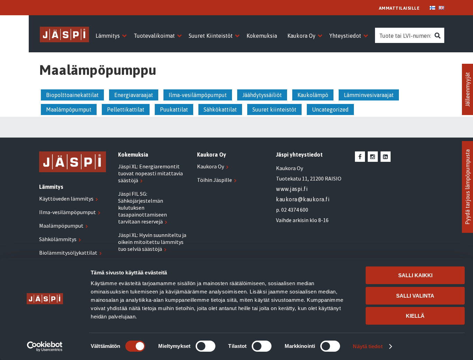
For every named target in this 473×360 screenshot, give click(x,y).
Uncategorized (330, 109)
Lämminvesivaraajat (369, 95)
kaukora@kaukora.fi (303, 199)
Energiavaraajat (133, 95)
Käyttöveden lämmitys (66, 198)
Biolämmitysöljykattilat (68, 252)
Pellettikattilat (125, 109)
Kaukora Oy (210, 166)
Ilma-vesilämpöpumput (198, 95)
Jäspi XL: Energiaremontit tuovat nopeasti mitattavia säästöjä (150, 173)
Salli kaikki (415, 275)
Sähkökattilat (220, 109)
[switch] (205, 346)
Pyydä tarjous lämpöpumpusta (467, 187)
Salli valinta (415, 296)
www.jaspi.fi (292, 189)
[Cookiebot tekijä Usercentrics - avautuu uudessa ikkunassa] (45, 346)
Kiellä (415, 316)
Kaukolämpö (312, 95)
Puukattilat (174, 109)
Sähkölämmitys (58, 239)
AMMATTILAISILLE (399, 8)
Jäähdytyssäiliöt (262, 95)
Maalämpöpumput (68, 109)
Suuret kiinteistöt (274, 109)
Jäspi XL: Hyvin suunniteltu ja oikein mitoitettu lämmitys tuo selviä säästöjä (152, 241)
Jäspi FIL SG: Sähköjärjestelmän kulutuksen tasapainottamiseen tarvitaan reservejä (142, 207)
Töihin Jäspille (214, 179)
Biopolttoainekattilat (72, 95)
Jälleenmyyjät (467, 89)
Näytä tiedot (367, 346)
